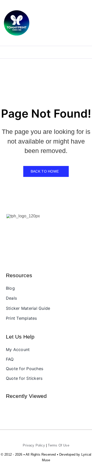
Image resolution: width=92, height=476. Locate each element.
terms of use (58, 445)
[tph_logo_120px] (23, 216)
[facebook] (8, 228)
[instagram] (17, 228)
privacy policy (34, 445)
